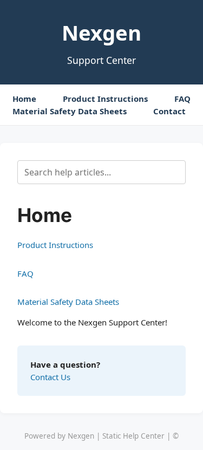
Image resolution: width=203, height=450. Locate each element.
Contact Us (50, 376)
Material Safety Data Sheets (69, 111)
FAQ (182, 98)
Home (24, 98)
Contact (169, 111)
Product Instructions (105, 98)
